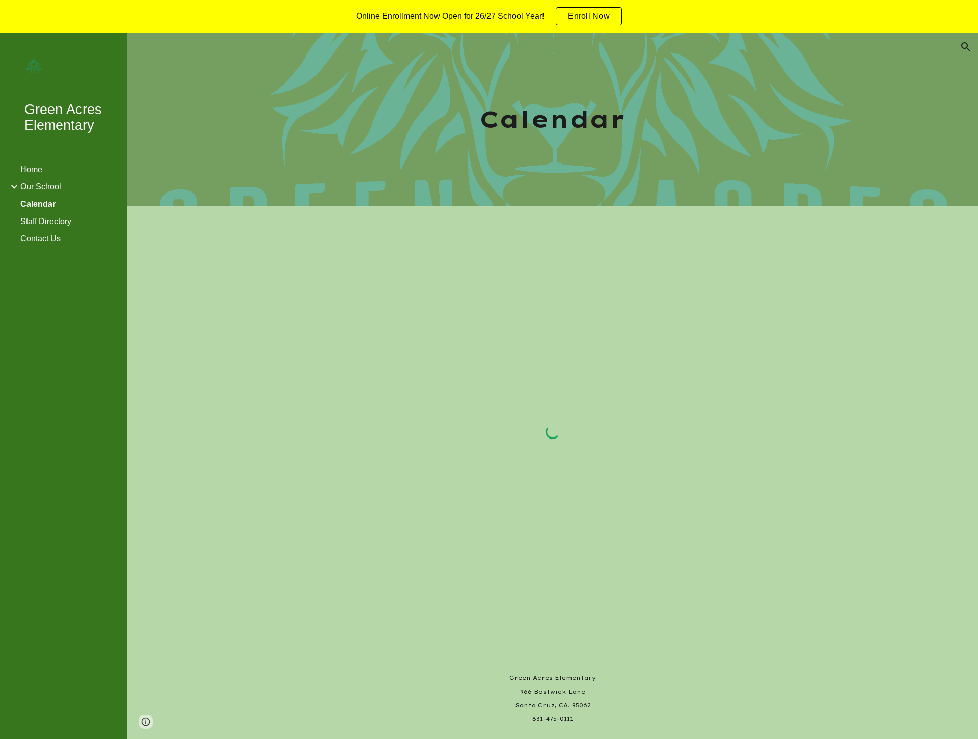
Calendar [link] (38, 204)
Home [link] (31, 169)
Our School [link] (40, 186)
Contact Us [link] (40, 238)
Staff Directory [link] (45, 221)
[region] (489, 16)
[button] (966, 47)
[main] (552, 119)
